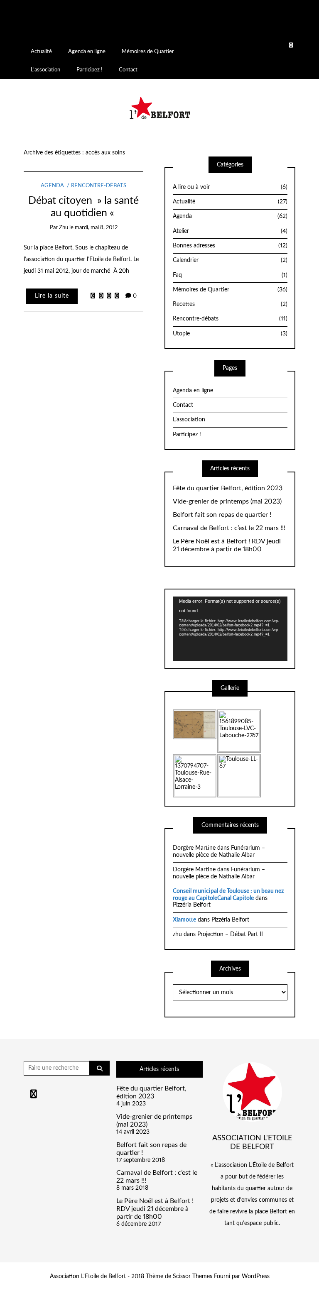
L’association (45, 70)
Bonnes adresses (230, 246)
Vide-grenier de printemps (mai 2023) (227, 501)
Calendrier (230, 260)
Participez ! (89, 70)
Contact (128, 70)
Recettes (230, 304)
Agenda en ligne (87, 51)
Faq (230, 275)
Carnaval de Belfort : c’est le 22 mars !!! (229, 528)
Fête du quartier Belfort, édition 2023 (227, 488)
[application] (230, 629)
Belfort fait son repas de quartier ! (222, 514)
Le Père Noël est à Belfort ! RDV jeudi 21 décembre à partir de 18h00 (227, 545)
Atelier (230, 231)
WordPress (256, 1276)
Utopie (230, 334)
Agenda (52, 185)
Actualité (41, 51)
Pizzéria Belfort (192, 905)
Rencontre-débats (98, 185)
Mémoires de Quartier (148, 51)
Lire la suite (52, 296)
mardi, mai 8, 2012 (96, 227)
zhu (63, 227)
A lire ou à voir (230, 187)
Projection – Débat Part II (230, 934)
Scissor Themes (192, 1276)
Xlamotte (184, 920)
